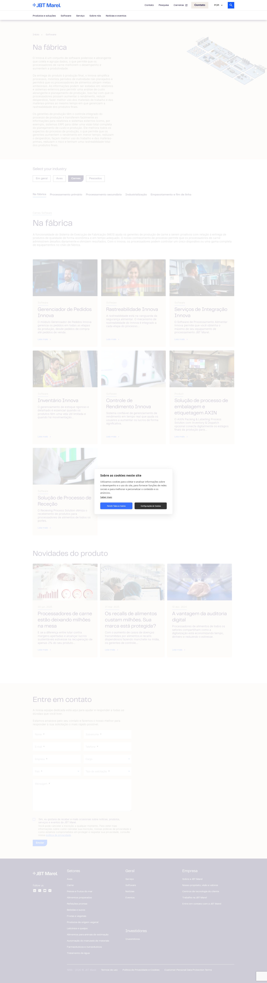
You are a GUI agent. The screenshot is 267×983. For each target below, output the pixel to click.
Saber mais (106, 497)
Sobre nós (95, 16)
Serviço (80, 16)
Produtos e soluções (44, 16)
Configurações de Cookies (151, 506)
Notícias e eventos (116, 16)
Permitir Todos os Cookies (116, 506)
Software (66, 16)
